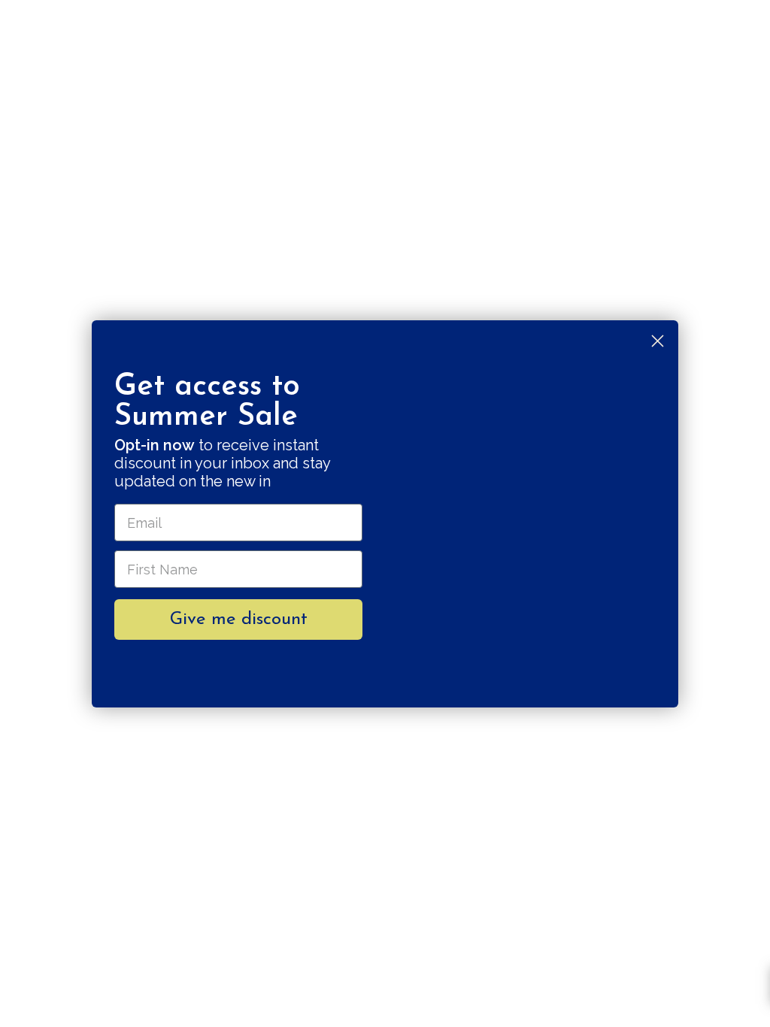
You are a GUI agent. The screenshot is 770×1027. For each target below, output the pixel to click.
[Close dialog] (657, 341)
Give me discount (239, 619)
